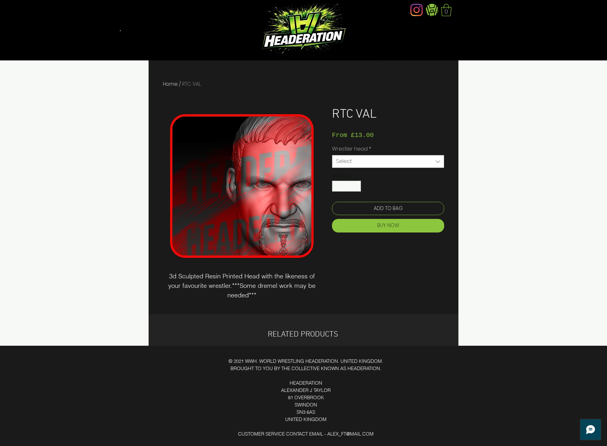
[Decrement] (336, 186)
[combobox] (388, 161)
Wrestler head (351, 149)
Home (170, 84)
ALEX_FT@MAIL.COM (350, 434)
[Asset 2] (432, 10)
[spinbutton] (346, 186)
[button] (446, 10)
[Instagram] (416, 10)
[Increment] (356, 186)
